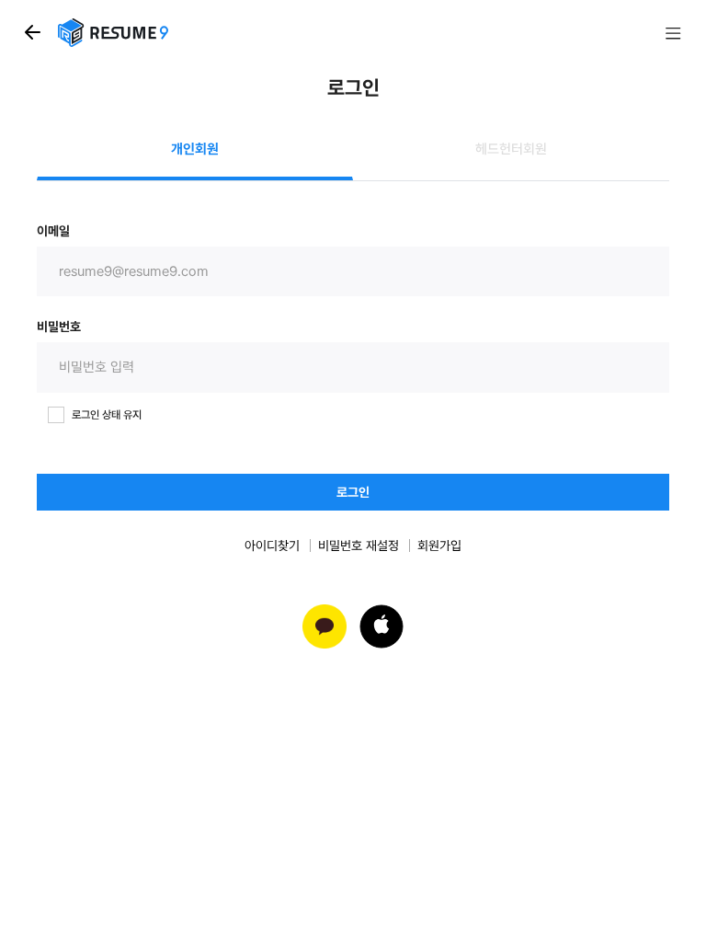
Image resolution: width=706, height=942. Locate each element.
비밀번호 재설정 (358, 545)
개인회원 (195, 149)
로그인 (353, 492)
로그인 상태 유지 (107, 414)
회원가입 (439, 545)
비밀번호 (59, 326)
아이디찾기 (272, 545)
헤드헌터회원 (511, 149)
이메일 (53, 230)
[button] (381, 626)
